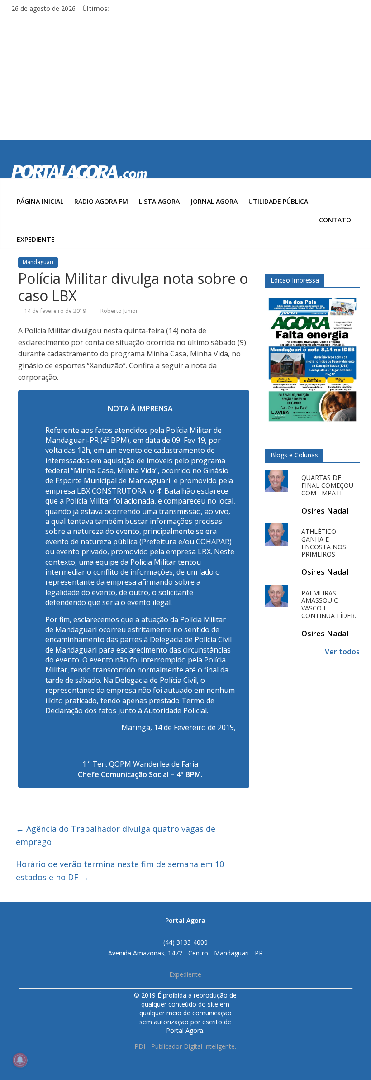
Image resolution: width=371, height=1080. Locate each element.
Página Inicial (40, 201)
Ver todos (342, 652)
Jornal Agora (214, 201)
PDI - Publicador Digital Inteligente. (185, 1046)
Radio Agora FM (101, 201)
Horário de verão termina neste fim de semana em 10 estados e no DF (120, 871)
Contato (335, 220)
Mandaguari (38, 262)
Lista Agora (159, 201)
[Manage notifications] (20, 1060)
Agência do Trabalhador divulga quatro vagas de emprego (115, 835)
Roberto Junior (119, 311)
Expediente (36, 239)
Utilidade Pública (278, 201)
